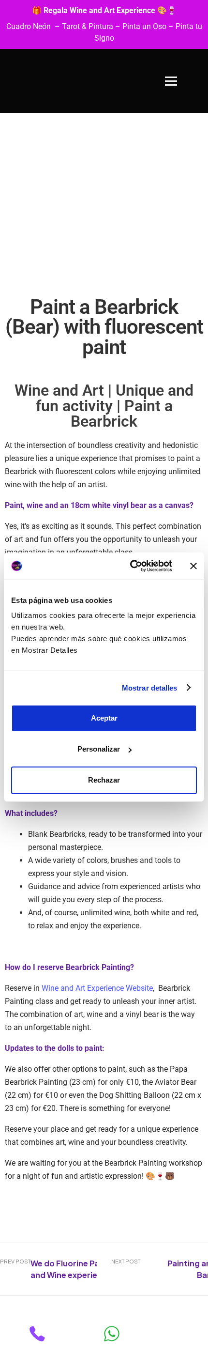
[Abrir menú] (171, 81)
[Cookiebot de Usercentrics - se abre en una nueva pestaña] (130, 566)
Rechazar (104, 780)
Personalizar (98, 749)
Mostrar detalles (150, 687)
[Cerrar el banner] (193, 566)
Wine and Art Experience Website (97, 988)
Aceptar (104, 718)
